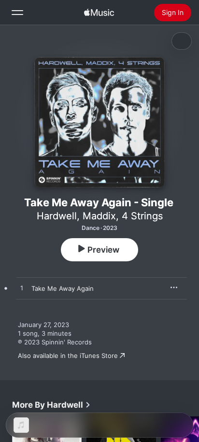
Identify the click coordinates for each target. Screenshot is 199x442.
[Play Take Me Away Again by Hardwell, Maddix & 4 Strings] (21, 288)
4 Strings (142, 216)
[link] (51, 404)
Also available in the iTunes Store (68, 355)
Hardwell (57, 216)
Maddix (99, 216)
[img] (99, 12)
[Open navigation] (17, 12)
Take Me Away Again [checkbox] (62, 288)
